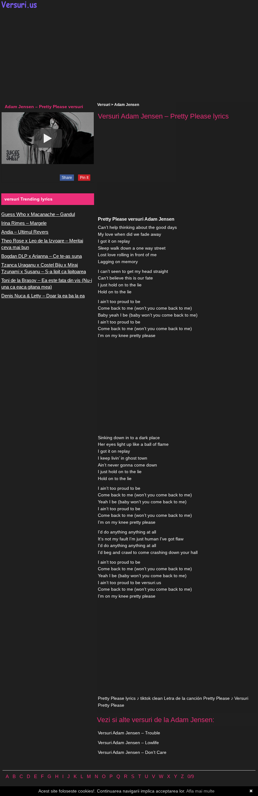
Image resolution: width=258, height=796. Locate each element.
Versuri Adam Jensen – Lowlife (128, 742)
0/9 (191, 776)
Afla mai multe (200, 790)
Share (67, 177)
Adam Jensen (126, 104)
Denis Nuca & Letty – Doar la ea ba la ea (43, 295)
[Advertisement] (129, 55)
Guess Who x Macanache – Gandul (38, 214)
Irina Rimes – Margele (24, 223)
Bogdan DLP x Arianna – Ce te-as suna (41, 256)
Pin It (84, 177)
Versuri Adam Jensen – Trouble (129, 732)
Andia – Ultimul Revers (24, 232)
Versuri (103, 104)
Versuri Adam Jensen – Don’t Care (132, 752)
